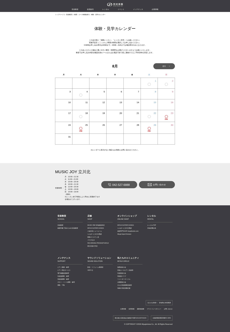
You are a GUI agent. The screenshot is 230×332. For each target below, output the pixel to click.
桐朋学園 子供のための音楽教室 (68, 228)
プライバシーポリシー (154, 309)
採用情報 (131, 309)
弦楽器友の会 (121, 273)
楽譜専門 (127, 231)
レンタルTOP (151, 225)
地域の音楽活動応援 (123, 288)
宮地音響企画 (151, 228)
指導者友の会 (121, 267)
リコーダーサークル (123, 279)
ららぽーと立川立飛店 (94, 234)
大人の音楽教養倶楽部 (124, 285)
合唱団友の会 (121, 282)
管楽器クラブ (121, 276)
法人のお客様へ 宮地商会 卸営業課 (159, 303)
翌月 (164, 66)
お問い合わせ (159, 184)
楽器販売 (90, 9)
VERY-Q (90, 270)
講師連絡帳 (140, 309)
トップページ (59, 14)
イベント (121, 9)
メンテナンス (138, 9)
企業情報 (123, 309)
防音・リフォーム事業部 (95, 267)
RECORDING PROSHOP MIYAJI (98, 243)
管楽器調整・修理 (63, 279)
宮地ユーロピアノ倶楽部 (125, 270)
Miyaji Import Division (124, 234)
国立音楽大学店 (92, 246)
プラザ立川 (91, 240)
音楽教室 (69, 14)
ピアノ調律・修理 (63, 267)
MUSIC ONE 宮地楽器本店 (96, 225)
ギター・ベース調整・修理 (66, 282)
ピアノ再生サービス (64, 270)
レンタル (105, 9)
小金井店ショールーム (94, 231)
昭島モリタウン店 (93, 237)
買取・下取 (61, 285)
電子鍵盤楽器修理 (63, 273)
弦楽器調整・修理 (63, 276)
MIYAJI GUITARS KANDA (95, 228)
